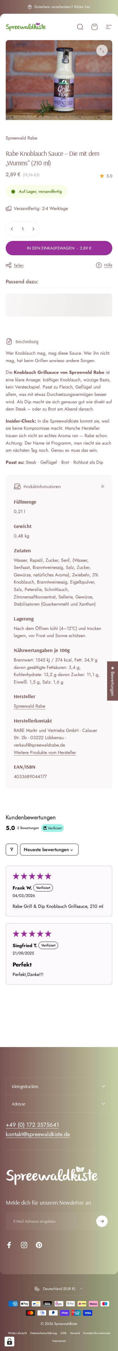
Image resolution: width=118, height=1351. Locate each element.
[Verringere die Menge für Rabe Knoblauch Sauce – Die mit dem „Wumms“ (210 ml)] (12, 229)
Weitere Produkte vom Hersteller (45, 752)
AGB (63, 1333)
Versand (75, 1333)
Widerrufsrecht (17, 1333)
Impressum (59, 1341)
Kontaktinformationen (96, 1333)
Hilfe (108, 265)
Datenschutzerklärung (43, 1333)
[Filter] (12, 849)
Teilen (18, 265)
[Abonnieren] (102, 1221)
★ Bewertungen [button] (112, 681)
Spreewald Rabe (21, 138)
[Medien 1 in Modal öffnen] (102, 50)
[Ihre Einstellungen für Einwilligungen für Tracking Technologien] (9, 1341)
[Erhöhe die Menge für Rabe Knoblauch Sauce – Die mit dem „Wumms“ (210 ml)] (33, 229)
